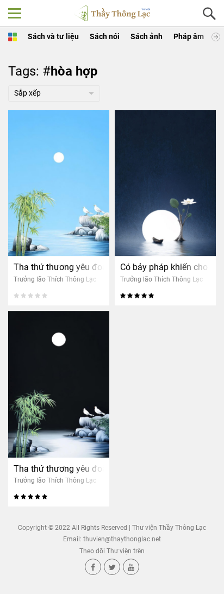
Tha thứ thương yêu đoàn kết (59, 267)
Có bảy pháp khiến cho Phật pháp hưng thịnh (165, 267)
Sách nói (105, 36)
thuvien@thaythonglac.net (122, 539)
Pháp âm (188, 36)
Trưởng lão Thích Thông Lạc (55, 279)
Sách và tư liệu (53, 36)
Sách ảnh (146, 36)
